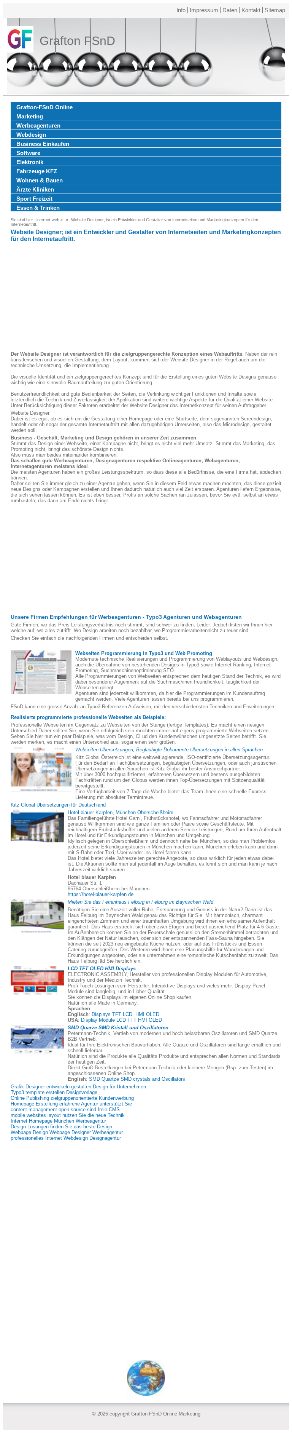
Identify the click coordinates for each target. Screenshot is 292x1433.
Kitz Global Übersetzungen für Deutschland (58, 805)
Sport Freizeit (34, 198)
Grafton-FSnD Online (44, 107)
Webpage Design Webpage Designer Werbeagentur (67, 1132)
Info (181, 10)
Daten (229, 10)
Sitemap (275, 10)
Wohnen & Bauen (39, 180)
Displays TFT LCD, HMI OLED (125, 1014)
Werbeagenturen (38, 125)
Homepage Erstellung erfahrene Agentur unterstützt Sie (71, 1104)
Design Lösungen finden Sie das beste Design (61, 1126)
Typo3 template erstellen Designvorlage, (55, 1092)
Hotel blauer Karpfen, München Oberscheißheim (120, 812)
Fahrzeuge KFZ (36, 171)
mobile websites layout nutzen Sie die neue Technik (68, 1115)
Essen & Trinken (38, 207)
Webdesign (31, 134)
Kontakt (250, 10)
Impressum (204, 10)
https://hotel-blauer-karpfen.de (100, 894)
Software (28, 153)
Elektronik (29, 162)
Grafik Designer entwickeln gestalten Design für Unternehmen (78, 1087)
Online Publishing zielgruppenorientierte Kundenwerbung (72, 1098)
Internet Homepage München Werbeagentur (58, 1121)
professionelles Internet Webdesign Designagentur (66, 1138)
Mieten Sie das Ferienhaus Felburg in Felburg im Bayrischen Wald (140, 902)
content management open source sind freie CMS (65, 1109)
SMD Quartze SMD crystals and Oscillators (137, 1079)
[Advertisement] (146, 297)
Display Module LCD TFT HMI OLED (121, 1020)
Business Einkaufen (42, 144)
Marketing (29, 116)
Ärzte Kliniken (35, 189)
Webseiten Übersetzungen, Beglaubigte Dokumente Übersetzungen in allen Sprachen (169, 749)
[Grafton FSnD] (20, 41)
